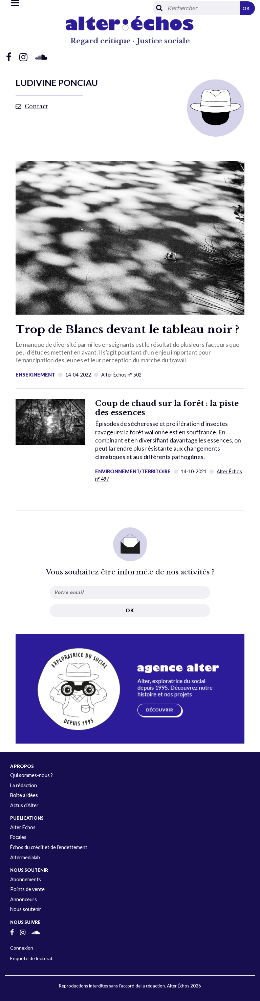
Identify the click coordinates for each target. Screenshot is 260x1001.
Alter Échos (23, 827)
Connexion (21, 948)
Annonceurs (23, 899)
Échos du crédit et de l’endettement (48, 847)
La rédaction (23, 785)
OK (246, 8)
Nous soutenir (25, 909)
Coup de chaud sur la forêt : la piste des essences (167, 408)
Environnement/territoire (133, 471)
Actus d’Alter (24, 805)
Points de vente (27, 889)
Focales (18, 837)
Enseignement (35, 375)
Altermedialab (25, 857)
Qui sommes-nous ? (31, 775)
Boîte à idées (24, 795)
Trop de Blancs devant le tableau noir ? (127, 329)
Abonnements (25, 879)
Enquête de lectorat (31, 958)
